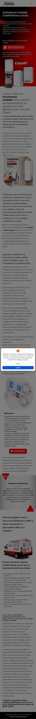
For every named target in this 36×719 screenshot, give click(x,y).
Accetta (18, 367)
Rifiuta (18, 363)
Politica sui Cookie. (22, 359)
